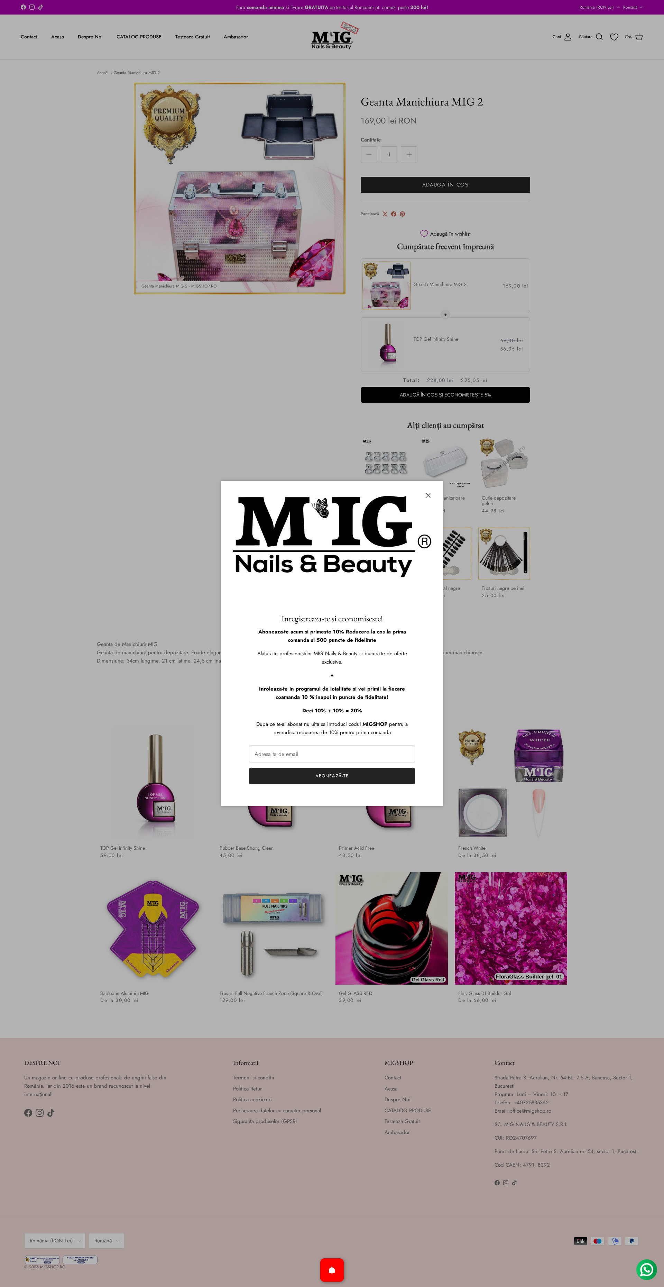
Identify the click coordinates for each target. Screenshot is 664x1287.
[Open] (332, 1270)
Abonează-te (331, 776)
